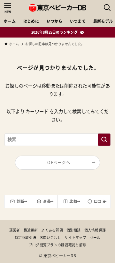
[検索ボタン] (107, 7)
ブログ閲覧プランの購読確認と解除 (57, 245)
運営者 (14, 230)
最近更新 (31, 230)
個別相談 (73, 230)
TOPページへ (57, 162)
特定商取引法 (25, 237)
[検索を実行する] (104, 139)
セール (95, 237)
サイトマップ (75, 237)
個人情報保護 (95, 230)
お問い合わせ (50, 237)
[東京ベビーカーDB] (57, 7)
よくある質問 (52, 230)
